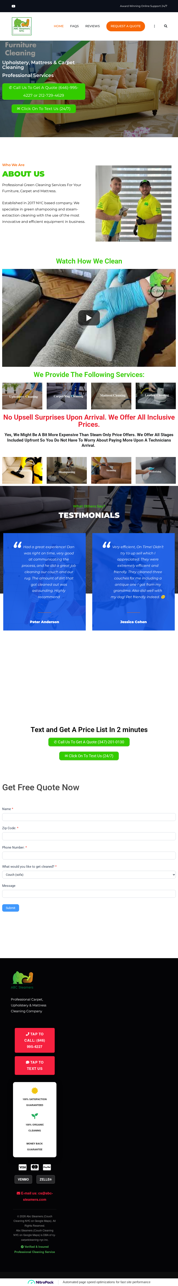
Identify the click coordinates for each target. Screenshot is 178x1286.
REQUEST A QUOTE (126, 26)
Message (8, 886)
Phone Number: (14, 847)
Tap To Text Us (35, 1065)
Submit (10, 908)
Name (7, 809)
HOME (59, 26)
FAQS (74, 26)
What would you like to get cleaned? (29, 867)
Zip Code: (10, 828)
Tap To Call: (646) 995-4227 (34, 1040)
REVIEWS (92, 26)
